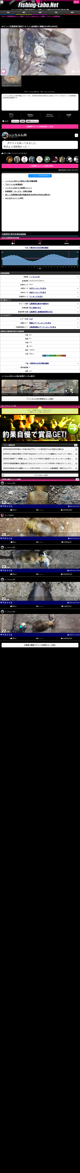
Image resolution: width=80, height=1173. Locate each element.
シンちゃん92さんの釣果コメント (18, 188)
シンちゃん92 (18, 134)
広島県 (23, 121)
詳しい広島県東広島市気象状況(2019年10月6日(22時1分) (27, 195)
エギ (31, 319)
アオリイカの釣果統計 (14, 184)
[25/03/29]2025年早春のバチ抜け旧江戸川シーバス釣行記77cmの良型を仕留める (33, 449)
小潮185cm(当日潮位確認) (39, 248)
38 (56, 390)
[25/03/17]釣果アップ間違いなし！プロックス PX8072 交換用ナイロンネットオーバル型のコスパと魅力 (40, 459)
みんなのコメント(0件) (14, 198)
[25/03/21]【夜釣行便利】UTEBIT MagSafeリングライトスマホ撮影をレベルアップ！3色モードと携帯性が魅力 (40, 454)
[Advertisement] (40, 20)
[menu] (2, 2)
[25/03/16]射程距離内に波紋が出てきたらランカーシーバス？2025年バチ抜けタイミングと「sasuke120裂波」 (40, 463)
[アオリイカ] (40, 51)
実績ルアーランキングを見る (40, 323)
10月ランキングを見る (37, 288)
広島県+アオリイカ (32, 121)
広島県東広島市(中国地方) (39, 304)
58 (41, 390)
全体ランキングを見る (37, 292)
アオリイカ (15, 121)
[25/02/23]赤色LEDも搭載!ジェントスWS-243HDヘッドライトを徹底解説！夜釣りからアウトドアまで (40, 468)
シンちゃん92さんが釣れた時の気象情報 (21, 181)
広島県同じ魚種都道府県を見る (41, 312)
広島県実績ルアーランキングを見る (42, 327)
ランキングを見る (36, 296)
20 (9, 390)
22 (25, 390)
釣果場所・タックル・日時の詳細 (18, 191)
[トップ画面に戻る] (40, 8)
